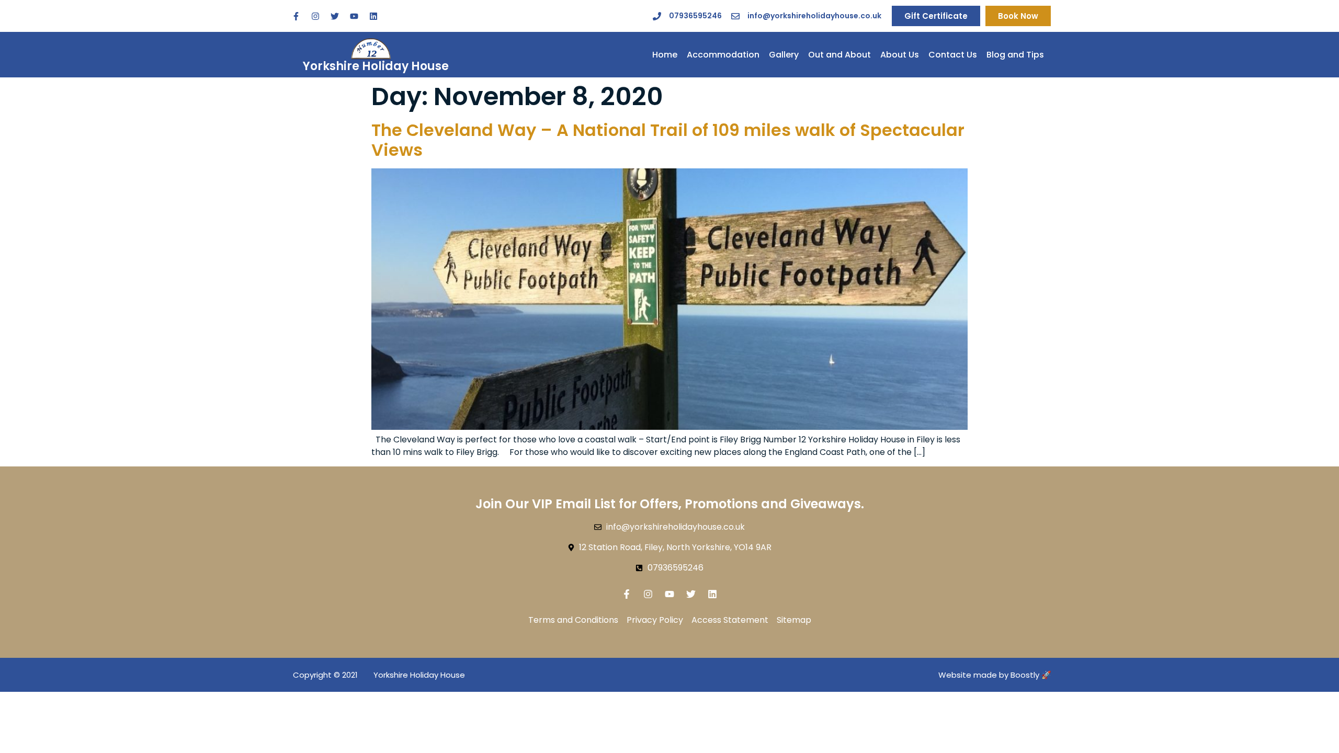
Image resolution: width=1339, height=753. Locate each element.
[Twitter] (334, 16)
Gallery (784, 55)
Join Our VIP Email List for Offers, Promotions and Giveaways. (669, 503)
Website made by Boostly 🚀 (994, 674)
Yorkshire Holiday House (376, 66)
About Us (899, 55)
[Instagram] (315, 16)
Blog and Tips (1015, 55)
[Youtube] (354, 16)
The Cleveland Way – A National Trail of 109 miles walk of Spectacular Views (667, 140)
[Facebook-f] (296, 16)
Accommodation (723, 55)
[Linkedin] (373, 16)
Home (664, 55)
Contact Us (952, 55)
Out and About (839, 55)
